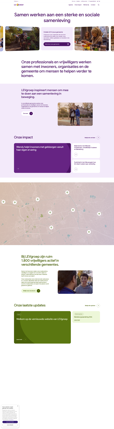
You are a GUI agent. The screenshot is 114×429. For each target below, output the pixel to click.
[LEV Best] (15, 202)
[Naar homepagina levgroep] (19, 5)
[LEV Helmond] (73, 210)
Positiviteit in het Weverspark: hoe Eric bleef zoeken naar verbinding (85, 163)
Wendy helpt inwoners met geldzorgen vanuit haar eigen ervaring (39, 148)
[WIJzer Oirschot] (3, 202)
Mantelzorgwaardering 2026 (83, 317)
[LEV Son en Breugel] (38, 199)
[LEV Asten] (89, 232)
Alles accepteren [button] (10, 421)
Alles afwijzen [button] (10, 424)
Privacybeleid (11, 419)
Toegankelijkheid (92, 1)
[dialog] (10, 416)
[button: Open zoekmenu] (98, 4)
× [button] (17, 406)
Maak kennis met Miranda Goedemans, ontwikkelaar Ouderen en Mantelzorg (85, 147)
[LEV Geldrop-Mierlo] (51, 227)
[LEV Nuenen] (50, 212)
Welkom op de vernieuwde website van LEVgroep (42, 319)
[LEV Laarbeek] (67, 192)
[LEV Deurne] (99, 214)
